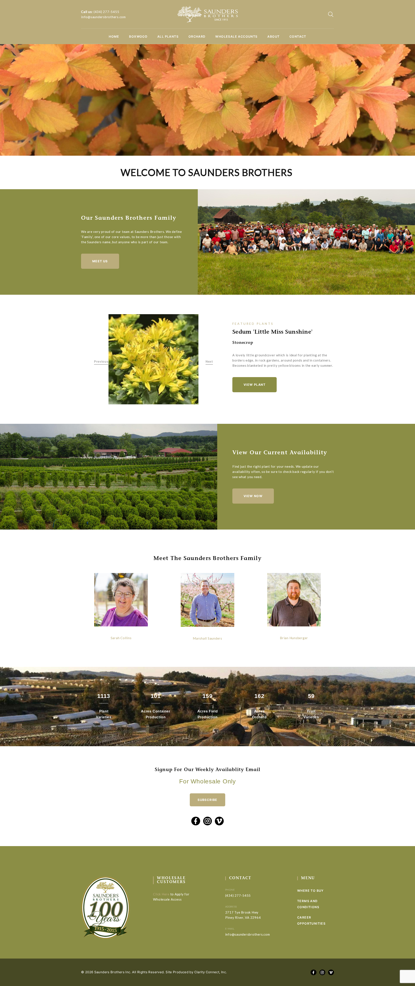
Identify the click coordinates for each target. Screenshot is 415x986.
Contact (297, 36)
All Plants (168, 36)
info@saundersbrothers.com (103, 17)
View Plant (254, 384)
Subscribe (207, 800)
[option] (154, 359)
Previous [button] (101, 361)
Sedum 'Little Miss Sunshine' (272, 332)
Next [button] (209, 361)
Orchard (197, 36)
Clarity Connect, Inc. (210, 972)
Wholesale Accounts (236, 36)
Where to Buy (310, 890)
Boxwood (138, 36)
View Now (253, 496)
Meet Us (100, 261)
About (273, 36)
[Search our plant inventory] (330, 14)
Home (114, 36)
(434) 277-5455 (106, 12)
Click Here (161, 894)
